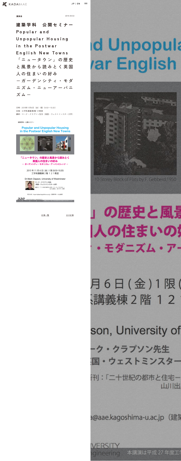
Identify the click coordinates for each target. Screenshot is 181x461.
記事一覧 (45, 215)
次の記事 (70, 215)
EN (78, 4)
